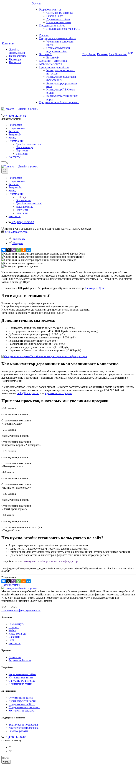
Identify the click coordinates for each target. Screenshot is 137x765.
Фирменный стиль (20, 660)
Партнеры (15, 59)
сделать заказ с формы (58, 393)
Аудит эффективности (22, 700)
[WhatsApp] (18, 250)
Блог (112, 54)
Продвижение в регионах (24, 707)
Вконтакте (19, 238)
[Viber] (13, 250)
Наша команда (18, 55)
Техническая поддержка (23, 724)
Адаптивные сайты (58, 19)
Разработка (15, 124)
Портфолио (89, 54)
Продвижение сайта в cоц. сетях (59, 102)
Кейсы (12, 137)
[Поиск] (4, 170)
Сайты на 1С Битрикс (59, 12)
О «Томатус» (16, 623)
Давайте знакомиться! (17, 51)
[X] (8, 250)
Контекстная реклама (21, 710)
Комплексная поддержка (24, 727)
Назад (22, 197)
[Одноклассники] (23, 250)
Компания (8, 43)
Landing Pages (54, 15)
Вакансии (15, 62)
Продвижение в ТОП (22, 704)
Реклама (44, 35)
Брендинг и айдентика (53, 60)
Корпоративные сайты (22, 674)
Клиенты (102, 54)
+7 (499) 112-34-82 (15, 115)
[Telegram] (10, 751)
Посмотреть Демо (94, 288)
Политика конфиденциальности (20, 610)
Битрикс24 (45, 54)
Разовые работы (18, 730)
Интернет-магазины (58, 22)
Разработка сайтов (50, 9)
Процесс (14, 627)
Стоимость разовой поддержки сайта (58, 49)
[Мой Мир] (28, 250)
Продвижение (17, 128)
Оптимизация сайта (21, 697)
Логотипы (15, 657)
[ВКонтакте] (3, 250)
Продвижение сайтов (52, 25)
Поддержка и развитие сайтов (57, 38)
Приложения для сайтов (54, 67)
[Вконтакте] (10, 747)
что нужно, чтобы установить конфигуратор (51, 561)
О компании (16, 140)
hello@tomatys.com (16, 231)
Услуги (36, 3)
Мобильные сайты (50, 63)
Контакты (121, 54)
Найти (6, 761)
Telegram (17, 243)
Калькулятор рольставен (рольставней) (61, 78)
